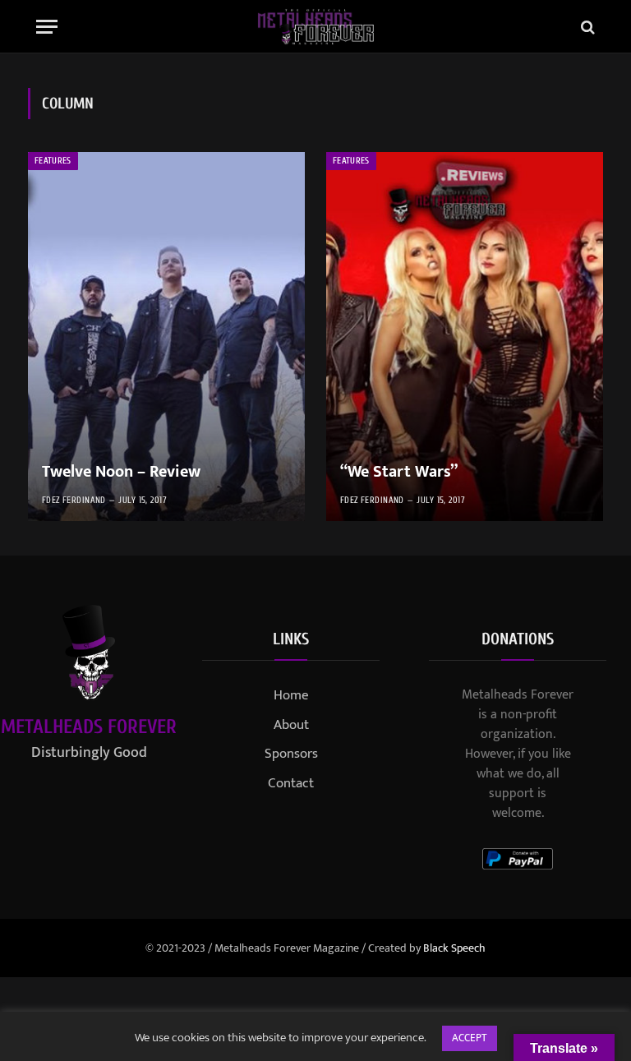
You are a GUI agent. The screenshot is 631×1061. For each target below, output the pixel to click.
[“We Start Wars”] (464, 336)
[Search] (586, 26)
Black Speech (454, 948)
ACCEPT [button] (469, 1038)
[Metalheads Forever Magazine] (316, 26)
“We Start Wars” (399, 472)
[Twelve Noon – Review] (166, 336)
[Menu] (47, 26)
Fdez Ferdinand (74, 500)
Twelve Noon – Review (121, 472)
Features (53, 160)
